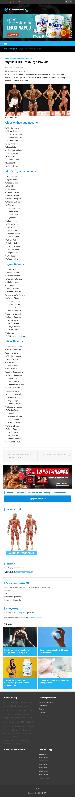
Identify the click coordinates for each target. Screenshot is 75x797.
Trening (24, 740)
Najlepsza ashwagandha (12, 600)
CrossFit (22, 711)
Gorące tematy (11, 58)
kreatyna (6, 717)
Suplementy (17, 740)
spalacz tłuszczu (19, 568)
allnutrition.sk (43, 764)
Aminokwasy (13, 702)
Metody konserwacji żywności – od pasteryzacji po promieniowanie (27, 587)
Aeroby (5, 702)
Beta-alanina (6, 706)
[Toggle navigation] (5, 43)
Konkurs (26, 714)
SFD (5, 593)
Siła (26, 737)
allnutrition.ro (43, 771)
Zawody (32, 58)
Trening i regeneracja (46, 702)
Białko (13, 706)
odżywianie (21, 727)
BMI (31, 706)
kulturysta (15, 718)
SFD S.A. (43, 793)
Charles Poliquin (14, 710)
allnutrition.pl (43, 757)
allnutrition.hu (43, 768)
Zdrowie (42, 712)
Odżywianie (43, 706)
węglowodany (32, 740)
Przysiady (10, 737)
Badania (28, 702)
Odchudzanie (9, 726)
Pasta (32, 730)
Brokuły (4, 710)
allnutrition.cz (43, 761)
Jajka (14, 714)
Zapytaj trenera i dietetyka (37, 499)
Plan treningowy (9, 733)
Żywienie (21, 744)
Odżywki (22, 613)
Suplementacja (44, 716)
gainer (10, 714)
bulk (8, 711)
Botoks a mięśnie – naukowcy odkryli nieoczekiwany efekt (17, 651)
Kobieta (20, 714)
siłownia (30, 737)
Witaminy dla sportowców (13, 597)
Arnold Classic (22, 702)
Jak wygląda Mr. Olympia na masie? (55, 454)
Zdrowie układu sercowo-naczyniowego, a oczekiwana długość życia (16, 682)
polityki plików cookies (35, 617)
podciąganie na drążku (21, 733)
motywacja (14, 722)
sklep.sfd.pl (43, 754)
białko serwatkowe (23, 706)
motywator (27, 721)
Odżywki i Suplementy (20, 730)
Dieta (30, 710)
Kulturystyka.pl (18, 67)
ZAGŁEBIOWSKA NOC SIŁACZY (10, 744)
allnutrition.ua (43, 774)
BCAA (32, 702)
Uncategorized (23, 58)
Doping (41, 709)
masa (28, 718)
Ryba (22, 737)
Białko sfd (7, 590)
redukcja (16, 737)
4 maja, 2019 (9, 67)
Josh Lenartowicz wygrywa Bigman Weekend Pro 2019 (20, 456)
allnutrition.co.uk (44, 778)
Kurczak (22, 718)
